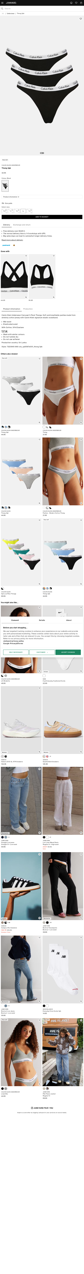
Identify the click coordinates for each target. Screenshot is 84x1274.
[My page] (71, 3)
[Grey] (47, 427)
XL (29, 211)
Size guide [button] (8, 203)
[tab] (7, 224)
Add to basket (42, 217)
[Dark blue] (2, 837)
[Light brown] (44, 756)
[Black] (5, 186)
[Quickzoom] (26, 297)
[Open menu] (2, 3)
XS (4, 211)
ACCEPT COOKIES (68, 652)
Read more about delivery (12, 240)
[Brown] (2, 922)
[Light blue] (6, 837)
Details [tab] (42, 620)
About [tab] (69, 620)
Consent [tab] (15, 620)
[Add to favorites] (80, 18)
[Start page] (11, 3)
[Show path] (3, 13)
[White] (44, 427)
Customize (41, 652)
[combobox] (43, 9)
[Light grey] (6, 675)
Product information (10, 197)
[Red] (47, 756)
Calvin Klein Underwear (11, 165)
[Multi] (2, 427)
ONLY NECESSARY (16, 652)
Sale (44, 849)
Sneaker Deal (5, 932)
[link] (71, 3)
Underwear (11, 13)
